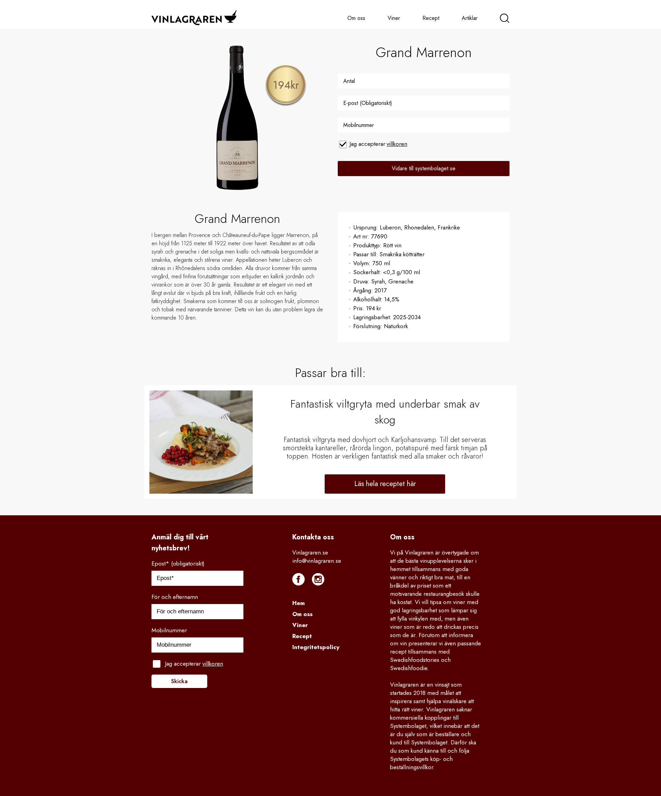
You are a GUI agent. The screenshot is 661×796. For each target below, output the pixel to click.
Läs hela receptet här (385, 484)
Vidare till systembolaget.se (423, 168)
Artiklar (470, 18)
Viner (394, 18)
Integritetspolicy (315, 647)
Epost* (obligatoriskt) (177, 563)
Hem (298, 603)
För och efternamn (174, 597)
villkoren (397, 144)
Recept (430, 18)
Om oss (356, 18)
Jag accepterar (378, 144)
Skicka (179, 681)
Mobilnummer (169, 630)
